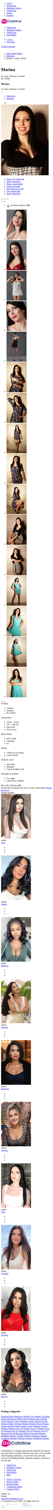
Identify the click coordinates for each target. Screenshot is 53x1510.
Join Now (11, 42)
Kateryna (5, 1089)
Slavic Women (34, 1426)
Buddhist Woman (8, 1436)
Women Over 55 (40, 1431)
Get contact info (13, 191)
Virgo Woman (7, 1421)
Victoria (4, 1335)
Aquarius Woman (37, 1433)
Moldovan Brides (22, 1416)
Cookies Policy (13, 1489)
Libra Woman (41, 1419)
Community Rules (14, 1487)
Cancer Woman (20, 1421)
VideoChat (11, 1465)
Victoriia (4, 1273)
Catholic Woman (24, 1436)
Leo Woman (35, 1416)
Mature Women (15, 1424)
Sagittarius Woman (41, 1438)
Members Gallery (14, 1467)
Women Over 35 (30, 1429)
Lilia (3, 1212)
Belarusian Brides (14, 1419)
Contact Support (8, 46)
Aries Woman (29, 1419)
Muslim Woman (29, 1424)
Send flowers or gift (15, 189)
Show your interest (15, 184)
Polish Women (21, 1426)
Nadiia (4, 904)
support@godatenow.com (12, 1498)
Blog (9, 1475)
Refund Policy (13, 1484)
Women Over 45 (11, 1431)
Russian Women (23, 1433)
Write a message (13, 181)
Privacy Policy (13, 1482)
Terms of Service (14, 1479)
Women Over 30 (15, 1429)
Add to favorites (13, 186)
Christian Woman (24, 1438)
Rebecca (4, 966)
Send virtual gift (13, 194)
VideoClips (11, 1470)
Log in (9, 3)
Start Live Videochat (15, 179)
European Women (39, 1436)
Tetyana (4, 1150)
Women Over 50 (26, 1431)
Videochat (11, 96)
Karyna (4, 1397)
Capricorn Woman (9, 1438)
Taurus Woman (7, 1426)
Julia (3, 842)
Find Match (11, 1472)
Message (10, 98)
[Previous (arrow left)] (2, 201)
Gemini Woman (34, 1421)
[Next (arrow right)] (5, 201)
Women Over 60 (8, 1433)
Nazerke (4, 1027)
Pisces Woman (42, 1424)
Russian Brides (7, 1416)
